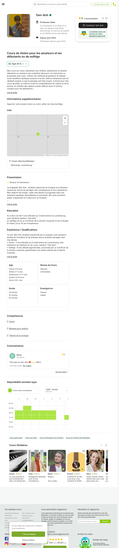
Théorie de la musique (18, 335)
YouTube (30, 543)
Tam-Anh (42, 15)
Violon (12, 321)
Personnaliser (28, 540)
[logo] (19, 4)
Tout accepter (29, 534)
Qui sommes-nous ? (28, 513)
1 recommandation (91, 18)
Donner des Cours (101, 4)
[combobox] (61, 4)
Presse (7, 523)
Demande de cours (11, 518)
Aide (6, 520)
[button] (106, 18)
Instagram (13, 543)
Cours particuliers (16, 438)
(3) (21, 474)
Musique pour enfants (18, 328)
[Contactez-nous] (114, 4)
